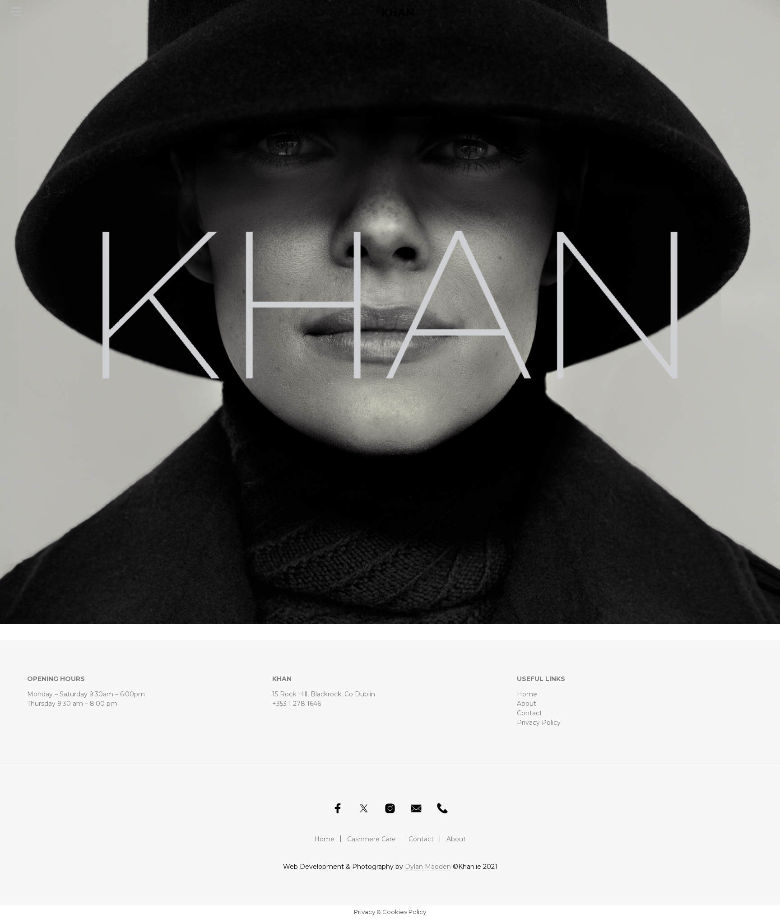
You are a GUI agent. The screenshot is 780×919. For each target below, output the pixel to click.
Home (527, 694)
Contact (529, 713)
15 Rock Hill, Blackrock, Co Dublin (323, 694)
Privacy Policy (539, 722)
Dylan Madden (428, 867)
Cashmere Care (371, 839)
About (526, 704)
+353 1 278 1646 (296, 704)
